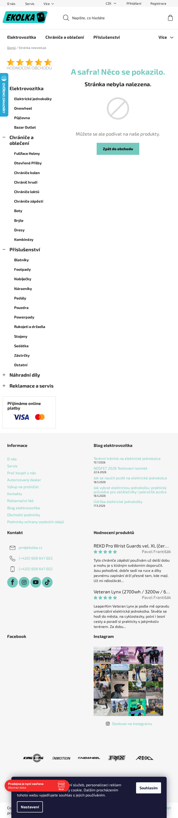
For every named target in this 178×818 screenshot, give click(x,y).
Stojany (20, 336)
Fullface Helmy (27, 153)
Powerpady (24, 317)
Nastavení (30, 807)
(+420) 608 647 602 (36, 558)
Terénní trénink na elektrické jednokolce (127, 458)
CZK (109, 3)
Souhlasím (149, 788)
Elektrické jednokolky (33, 98)
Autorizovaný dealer (24, 479)
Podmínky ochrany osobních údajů (35, 521)
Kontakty (14, 493)
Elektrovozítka (27, 88)
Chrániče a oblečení (22, 140)
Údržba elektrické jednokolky (118, 502)
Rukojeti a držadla (29, 326)
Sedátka (21, 346)
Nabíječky (22, 279)
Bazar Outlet (25, 127)
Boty (18, 210)
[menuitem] (22, 37)
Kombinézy (23, 239)
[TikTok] (47, 582)
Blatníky (21, 260)
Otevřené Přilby (28, 163)
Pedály (20, 298)
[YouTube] (35, 582)
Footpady (22, 269)
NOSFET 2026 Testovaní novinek (120, 468)
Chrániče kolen (27, 172)
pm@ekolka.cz (30, 547)
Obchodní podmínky (23, 514)
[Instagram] (24, 582)
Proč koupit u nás (21, 473)
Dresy (19, 230)
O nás (11, 4)
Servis (29, 4)
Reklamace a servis (32, 385)
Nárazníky (23, 288)
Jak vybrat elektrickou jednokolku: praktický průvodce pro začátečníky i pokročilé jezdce (130, 490)
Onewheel (23, 108)
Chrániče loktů (26, 191)
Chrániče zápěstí (28, 201)
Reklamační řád (20, 500)
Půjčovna (22, 117)
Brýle (18, 220)
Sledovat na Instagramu (132, 723)
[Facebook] (12, 582)
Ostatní (20, 365)
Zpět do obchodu (118, 148)
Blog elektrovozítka (23, 508)
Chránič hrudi (25, 182)
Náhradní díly (25, 375)
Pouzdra (21, 307)
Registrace (158, 3)
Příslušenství (25, 249)
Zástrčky (22, 355)
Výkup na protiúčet (23, 486)
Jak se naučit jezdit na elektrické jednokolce (130, 478)
